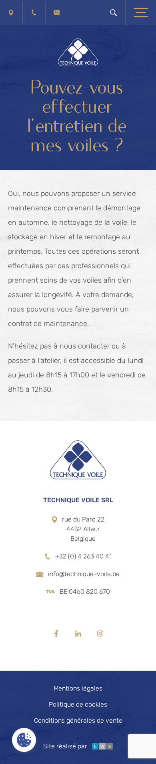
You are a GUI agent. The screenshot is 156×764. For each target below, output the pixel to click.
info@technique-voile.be (84, 574)
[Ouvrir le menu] (141, 12)
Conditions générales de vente (78, 720)
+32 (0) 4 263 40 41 (83, 556)
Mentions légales (78, 688)
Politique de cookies (78, 704)
